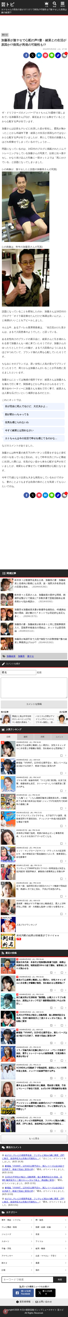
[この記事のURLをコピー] (58, 55)
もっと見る (34, 1138)
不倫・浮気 (6, 1248)
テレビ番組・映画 (9, 1227)
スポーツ (5, 1241)
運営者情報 (25, 1301)
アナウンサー (7, 1256)
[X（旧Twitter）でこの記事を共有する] (33, 55)
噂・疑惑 (39, 1220)
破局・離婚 (40, 1248)
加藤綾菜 (11, 656)
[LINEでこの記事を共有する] (52, 55)
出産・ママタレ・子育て (46, 1256)
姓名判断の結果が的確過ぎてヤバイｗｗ (38, 937)
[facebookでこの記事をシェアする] (26, 55)
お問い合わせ (45, 1301)
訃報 (3, 1270)
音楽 (37, 1234)
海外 (37, 1270)
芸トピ (7, 4)
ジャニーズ (6, 1234)
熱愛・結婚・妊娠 (43, 1227)
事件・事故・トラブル (11, 1220)
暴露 (37, 1263)
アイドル (39, 1241)
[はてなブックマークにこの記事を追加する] (39, 55)
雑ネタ (5, 35)
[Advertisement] (34, 23)
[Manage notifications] (5, 1311)
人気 (46, 6)
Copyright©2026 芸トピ (34, 1311)
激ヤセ (30, 656)
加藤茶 (21, 656)
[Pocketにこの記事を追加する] (45, 55)
